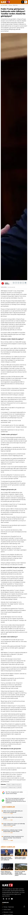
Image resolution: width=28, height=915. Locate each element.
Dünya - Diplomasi (13, 5)
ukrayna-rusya (12, 787)
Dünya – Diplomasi (9, 907)
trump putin (4, 787)
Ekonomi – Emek (8, 912)
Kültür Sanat (7, 909)
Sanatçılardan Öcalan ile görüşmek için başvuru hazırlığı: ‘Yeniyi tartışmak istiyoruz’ (13, 838)
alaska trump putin (16, 784)
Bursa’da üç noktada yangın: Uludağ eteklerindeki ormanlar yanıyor (12, 831)
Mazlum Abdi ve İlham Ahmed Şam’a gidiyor (13, 819)
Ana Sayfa (4, 5)
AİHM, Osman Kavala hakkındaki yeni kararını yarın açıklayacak (13, 812)
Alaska (8, 784)
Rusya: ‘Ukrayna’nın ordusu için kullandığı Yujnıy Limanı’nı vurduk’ (14, 825)
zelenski (19, 787)
